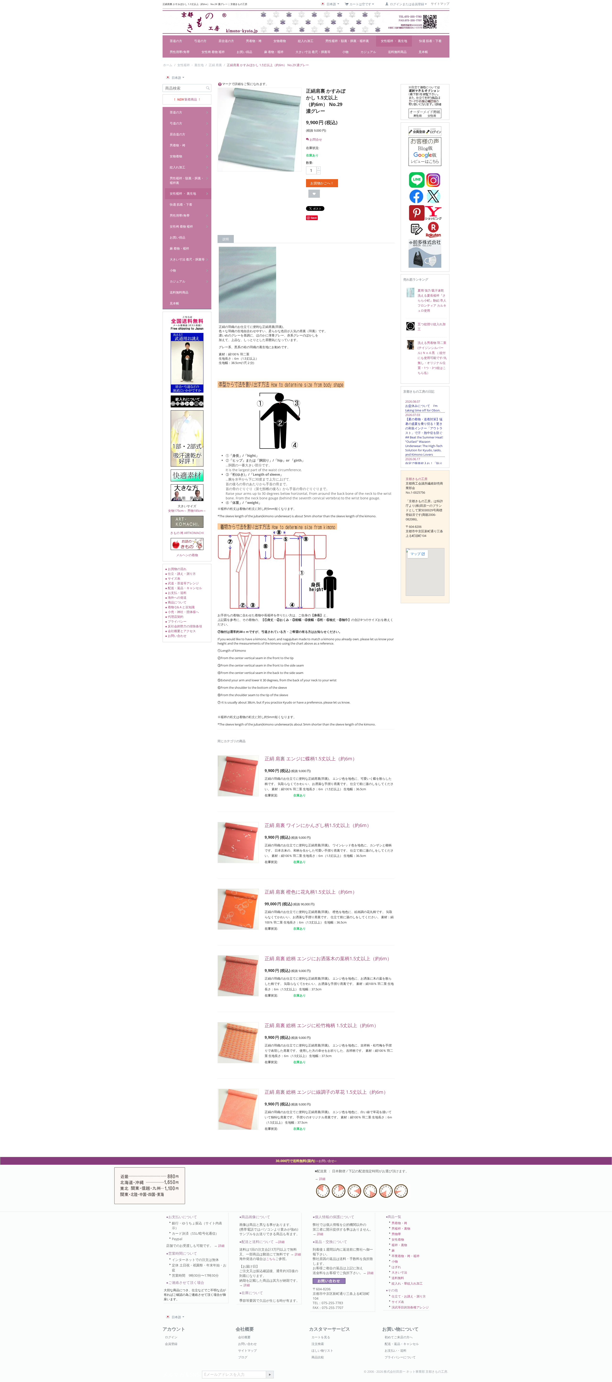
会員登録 (171, 1344)
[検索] (207, 88)
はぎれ (396, 1267)
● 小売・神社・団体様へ (182, 612)
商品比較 (317, 1357)
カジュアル (368, 52)
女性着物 (398, 1239)
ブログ (242, 1357)
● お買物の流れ (175, 569)
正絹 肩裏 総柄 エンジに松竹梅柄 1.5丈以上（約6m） (322, 1025)
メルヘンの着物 (187, 555)
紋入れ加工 (305, 41)
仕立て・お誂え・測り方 (409, 1296)
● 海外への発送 (175, 597)
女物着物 (279, 41)
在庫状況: (312, 148)
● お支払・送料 (175, 593)
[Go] (269, 1374)
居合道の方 (226, 41)
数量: (309, 162)
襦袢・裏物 (399, 1245)
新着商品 (191, 99)
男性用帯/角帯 (180, 52)
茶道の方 (176, 41)
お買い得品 (244, 52)
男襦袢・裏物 (401, 1228)
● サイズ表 (172, 578)
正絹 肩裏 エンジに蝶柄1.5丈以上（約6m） (311, 758)
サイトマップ (247, 1350)
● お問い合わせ (175, 636)
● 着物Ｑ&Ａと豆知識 (180, 607)
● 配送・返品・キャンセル (183, 588)
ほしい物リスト (322, 1350)
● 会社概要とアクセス (180, 631)
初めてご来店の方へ (399, 1337)
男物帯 (396, 1234)
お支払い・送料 (395, 1350)
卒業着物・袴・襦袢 (406, 1256)
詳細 (322, 1179)
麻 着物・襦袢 (274, 52)
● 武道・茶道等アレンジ (182, 583)
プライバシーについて (400, 1357)
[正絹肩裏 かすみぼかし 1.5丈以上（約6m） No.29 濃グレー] (259, 129)
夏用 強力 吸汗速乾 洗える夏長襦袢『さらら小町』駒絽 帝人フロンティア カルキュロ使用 (432, 300)
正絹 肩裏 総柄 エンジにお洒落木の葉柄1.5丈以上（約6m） (328, 958)
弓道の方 (200, 41)
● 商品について (175, 602)
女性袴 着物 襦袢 (213, 52)
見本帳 (423, 52)
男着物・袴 (254, 41)
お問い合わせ (247, 1344)
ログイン (171, 1337)
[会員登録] (425, 130)
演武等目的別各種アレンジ (410, 1307)
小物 (345, 52)
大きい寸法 (399, 1272)
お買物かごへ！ (322, 183)
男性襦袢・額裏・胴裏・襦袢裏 (347, 41)
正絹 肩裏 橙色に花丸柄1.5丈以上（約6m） (311, 892)
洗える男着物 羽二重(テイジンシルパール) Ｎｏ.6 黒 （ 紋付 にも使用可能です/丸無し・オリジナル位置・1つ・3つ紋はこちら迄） (432, 358)
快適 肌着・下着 (430, 41)
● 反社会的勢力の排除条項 (183, 626)
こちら (270, 1259)
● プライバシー (175, 621)
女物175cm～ (177, 510)
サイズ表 (398, 1302)
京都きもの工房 (416, 479)
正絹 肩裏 (215, 65)
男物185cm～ (196, 510)
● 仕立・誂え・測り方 (180, 573)
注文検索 (317, 1344)
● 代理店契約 (174, 616)
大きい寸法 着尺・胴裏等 (312, 52)
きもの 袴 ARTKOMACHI (187, 533)
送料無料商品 (397, 52)
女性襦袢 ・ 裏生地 (394, 41)
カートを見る (320, 1337)
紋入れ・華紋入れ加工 (407, 1283)
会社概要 (244, 1337)
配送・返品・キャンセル (402, 1344)
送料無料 (398, 1278)
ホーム (167, 65)
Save (314, 217)
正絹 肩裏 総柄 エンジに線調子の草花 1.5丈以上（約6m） (326, 1092)
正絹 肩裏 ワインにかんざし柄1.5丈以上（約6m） (318, 825)
